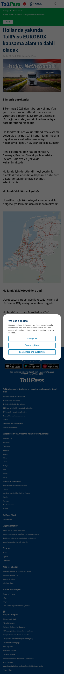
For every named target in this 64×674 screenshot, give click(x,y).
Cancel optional (32, 345)
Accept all (32, 339)
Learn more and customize (32, 352)
